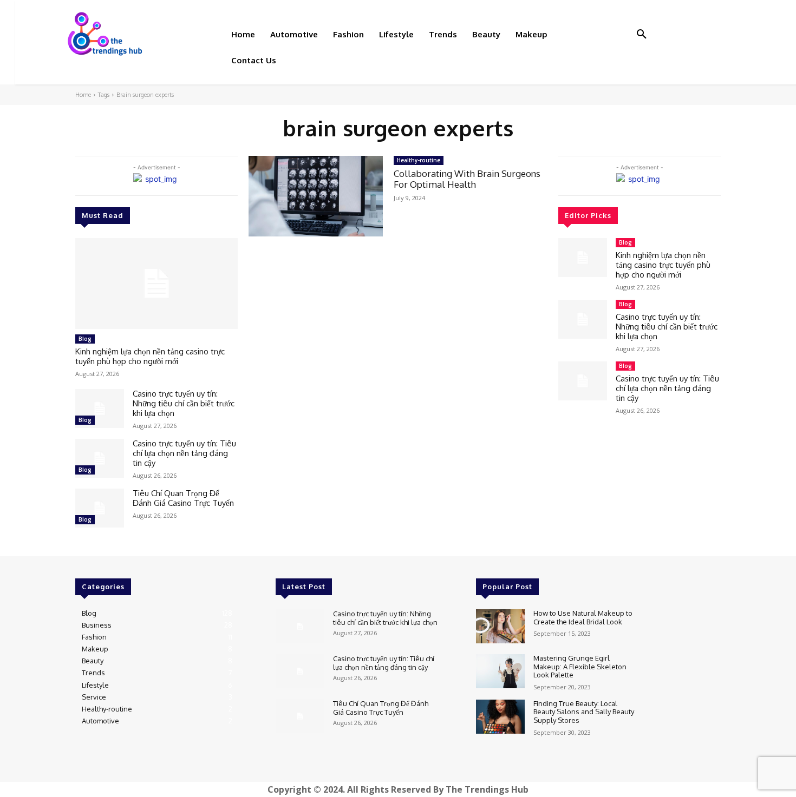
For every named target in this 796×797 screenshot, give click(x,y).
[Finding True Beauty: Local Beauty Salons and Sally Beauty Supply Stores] (500, 717)
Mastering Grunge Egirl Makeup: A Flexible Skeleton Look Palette (580, 666)
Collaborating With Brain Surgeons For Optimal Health (467, 179)
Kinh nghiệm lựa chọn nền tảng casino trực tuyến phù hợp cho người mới (150, 356)
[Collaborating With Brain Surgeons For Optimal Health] (316, 196)
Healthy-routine (418, 160)
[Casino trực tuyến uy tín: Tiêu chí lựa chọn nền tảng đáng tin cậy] (99, 458)
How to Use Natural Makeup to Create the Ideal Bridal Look (582, 617)
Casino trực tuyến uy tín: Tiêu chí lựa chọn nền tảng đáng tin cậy (184, 453)
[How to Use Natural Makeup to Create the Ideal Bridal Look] (500, 626)
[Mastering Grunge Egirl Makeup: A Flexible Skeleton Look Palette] (500, 671)
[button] (642, 35)
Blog (85, 338)
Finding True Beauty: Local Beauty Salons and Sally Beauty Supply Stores (583, 711)
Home (83, 94)
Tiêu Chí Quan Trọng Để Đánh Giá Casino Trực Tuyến (183, 498)
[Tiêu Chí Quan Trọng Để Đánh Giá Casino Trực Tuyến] (99, 508)
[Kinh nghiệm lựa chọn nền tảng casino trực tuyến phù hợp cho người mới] (156, 283)
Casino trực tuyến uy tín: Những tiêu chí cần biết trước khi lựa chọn (183, 403)
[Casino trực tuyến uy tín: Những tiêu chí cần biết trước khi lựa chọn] (99, 408)
